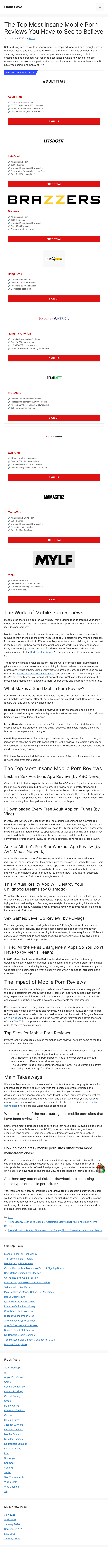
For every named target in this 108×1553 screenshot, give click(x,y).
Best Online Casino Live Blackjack (23, 1273)
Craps (7, 1401)
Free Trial (54, 184)
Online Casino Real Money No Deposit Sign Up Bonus (34, 1268)
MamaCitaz (15, 512)
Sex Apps (9, 1458)
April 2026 (10, 1519)
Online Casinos (12, 1448)
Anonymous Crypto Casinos (19, 1320)
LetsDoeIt (14, 156)
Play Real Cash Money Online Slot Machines (29, 1292)
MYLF (11, 574)
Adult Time (15, 96)
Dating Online (11, 1405)
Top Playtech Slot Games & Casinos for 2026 (29, 1339)
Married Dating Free (15, 1344)
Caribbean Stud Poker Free (19, 1311)
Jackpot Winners (13, 1424)
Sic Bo (7, 1472)
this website (15, 1018)
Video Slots (10, 1482)
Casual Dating (12, 1396)
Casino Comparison (15, 1386)
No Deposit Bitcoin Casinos (19, 1335)
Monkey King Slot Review (18, 1263)
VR (5, 1491)
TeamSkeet (15, 393)
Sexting (8, 1467)
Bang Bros (15, 274)
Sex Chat (9, 1462)
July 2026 (9, 1514)
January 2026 (12, 1524)
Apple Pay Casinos (14, 1377)
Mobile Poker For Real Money (20, 1254)
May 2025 (9, 1533)
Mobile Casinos (13, 1434)
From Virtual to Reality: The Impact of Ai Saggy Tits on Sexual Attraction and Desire (55, 1230)
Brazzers (14, 211)
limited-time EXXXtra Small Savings (37, 673)
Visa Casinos (11, 1486)
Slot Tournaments (14, 1477)
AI (5, 1372)
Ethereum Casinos (14, 1410)
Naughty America (19, 333)
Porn (10, 1217)
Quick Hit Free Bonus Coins (19, 1301)
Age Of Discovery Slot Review (21, 1325)
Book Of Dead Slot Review (19, 1330)
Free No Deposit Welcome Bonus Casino (27, 1282)
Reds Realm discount (42, 652)
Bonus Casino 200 (14, 1296)
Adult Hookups (12, 1367)
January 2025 (12, 1538)
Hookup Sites (11, 1420)
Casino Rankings (13, 1391)
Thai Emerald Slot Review (18, 1258)
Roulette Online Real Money (19, 1306)
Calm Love (13, 7)
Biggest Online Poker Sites (19, 1315)
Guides (8, 1415)
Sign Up (54, 121)
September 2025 (13, 1529)
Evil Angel (14, 452)
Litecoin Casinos (13, 1429)
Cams (7, 1381)
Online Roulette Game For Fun (21, 1277)
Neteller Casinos (13, 1439)
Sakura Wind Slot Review (18, 1287)
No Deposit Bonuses (15, 1443)
